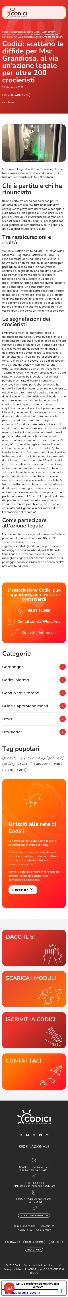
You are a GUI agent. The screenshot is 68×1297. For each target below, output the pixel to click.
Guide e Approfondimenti (25, 706)
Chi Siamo (12, 1242)
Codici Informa (15, 679)
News (7, 719)
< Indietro (8, 102)
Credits (34, 1273)
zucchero (10, 757)
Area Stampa (34, 1249)
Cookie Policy (43, 1229)
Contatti (55, 1242)
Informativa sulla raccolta (22, 1292)
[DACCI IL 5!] (34, 948)
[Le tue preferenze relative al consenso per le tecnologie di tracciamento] (61, 1290)
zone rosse (36, 757)
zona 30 (8, 763)
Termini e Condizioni (25, 1225)
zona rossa (55, 757)
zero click (42, 763)
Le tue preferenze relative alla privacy (37, 1285)
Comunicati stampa (16, 95)
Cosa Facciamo (34, 1242)
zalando (8, 770)
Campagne (13, 666)
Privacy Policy (24, 1229)
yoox (22, 770)
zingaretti (24, 763)
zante (57, 763)
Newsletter (12, 732)
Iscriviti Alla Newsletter (34, 1215)
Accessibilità (47, 1225)
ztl (23, 757)
